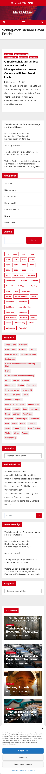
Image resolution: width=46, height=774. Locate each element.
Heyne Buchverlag (12, 395)
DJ (28, 636)
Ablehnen (23, 757)
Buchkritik (9, 286)
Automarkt (9, 183)
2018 (8, 270)
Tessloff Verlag (34, 428)
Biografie (35, 281)
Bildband (24, 281)
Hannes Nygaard (21, 296)
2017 (32, 265)
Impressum (31, 770)
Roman (8, 323)
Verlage (25, 433)
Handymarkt (10, 203)
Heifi (23, 82)
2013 (32, 259)
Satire (7, 428)
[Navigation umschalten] (23, 22)
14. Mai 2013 (11, 82)
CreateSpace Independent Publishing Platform (20, 365)
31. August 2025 (15, 636)
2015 (16, 265)
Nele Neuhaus (11, 317)
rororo (22, 423)
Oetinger (16, 414)
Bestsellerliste (11, 281)
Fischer (21, 385)
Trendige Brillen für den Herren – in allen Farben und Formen (21, 715)
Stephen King (20, 323)
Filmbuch (25, 380)
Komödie (16, 409)
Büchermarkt (10, 190)
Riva (7, 423)
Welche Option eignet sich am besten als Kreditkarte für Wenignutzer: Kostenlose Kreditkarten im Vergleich (22, 164)
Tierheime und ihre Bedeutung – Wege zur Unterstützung (20, 631)
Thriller (31, 323)
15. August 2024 (15, 664)
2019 (16, 270)
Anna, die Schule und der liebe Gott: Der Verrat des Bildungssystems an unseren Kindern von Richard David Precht (21, 69)
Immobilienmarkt (12, 209)
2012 (24, 259)
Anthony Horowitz (13, 145)
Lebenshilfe (23, 57)
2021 (32, 270)
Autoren (10, 684)
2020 (24, 270)
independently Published (15, 404)
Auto (7, 275)
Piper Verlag (27, 414)
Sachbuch (33, 57)
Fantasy (16, 380)
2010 (8, 259)
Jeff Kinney (10, 307)
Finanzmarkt (10, 196)
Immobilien (10, 302)
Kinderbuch (10, 312)
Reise (33, 317)
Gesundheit (26, 291)
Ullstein (16, 433)
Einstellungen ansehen (23, 764)
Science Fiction (19, 428)
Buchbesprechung (21, 54)
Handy (8, 296)
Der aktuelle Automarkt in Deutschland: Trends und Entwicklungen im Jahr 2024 (18, 136)
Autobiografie (10, 345)
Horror (34, 296)
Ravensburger (21, 419)
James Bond (22, 302)
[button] (42, 728)
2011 (16, 259)
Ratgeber (23, 317)
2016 (24, 265)
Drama (8, 371)
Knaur (7, 409)
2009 (32, 254)
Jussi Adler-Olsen (25, 307)
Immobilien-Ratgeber (13, 399)
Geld (16, 291)
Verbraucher (10, 328)
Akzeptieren (23, 751)
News (7, 216)
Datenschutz (15, 770)
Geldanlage (31, 385)
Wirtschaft (23, 328)
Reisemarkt (9, 222)
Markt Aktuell (23, 12)
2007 (15, 254)
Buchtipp (21, 286)
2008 (23, 254)
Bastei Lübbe (18, 275)
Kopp (25, 409)
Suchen (8, 232)
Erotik (8, 291)
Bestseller (9, 54)
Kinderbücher (33, 404)
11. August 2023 (15, 719)
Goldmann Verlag (11, 57)
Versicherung (10, 438)
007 (7, 254)
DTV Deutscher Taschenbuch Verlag (19, 376)
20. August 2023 (16, 691)
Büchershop (33, 286)
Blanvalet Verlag (11, 354)
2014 (8, 265)
